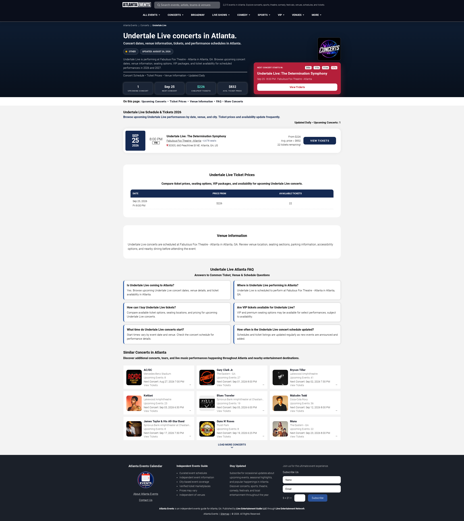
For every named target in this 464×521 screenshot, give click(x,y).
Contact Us (145, 500)
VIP (280, 14)
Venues (297, 14)
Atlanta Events (130, 25)
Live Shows (219, 14)
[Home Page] (136, 5)
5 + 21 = (287, 497)
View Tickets (297, 87)
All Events (150, 14)
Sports (263, 14)
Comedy (242, 14)
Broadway (198, 14)
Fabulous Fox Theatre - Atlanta (184, 140)
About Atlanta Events (145, 494)
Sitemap (225, 513)
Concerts (174, 14)
